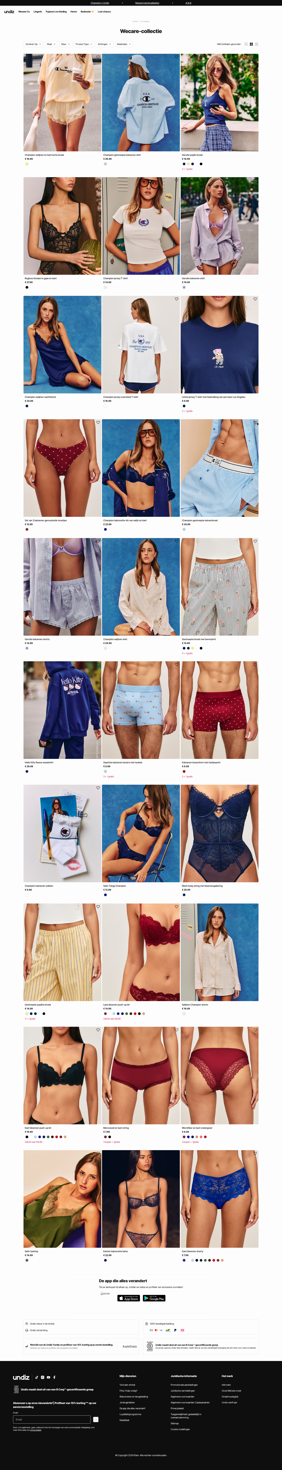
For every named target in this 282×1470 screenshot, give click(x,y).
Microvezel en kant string (116, 1127)
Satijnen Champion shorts (195, 1004)
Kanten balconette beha (115, 1251)
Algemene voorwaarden (182, 1396)
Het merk (226, 1384)
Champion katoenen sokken (39, 885)
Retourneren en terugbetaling (134, 1396)
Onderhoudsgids (230, 1396)
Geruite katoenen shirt (193, 278)
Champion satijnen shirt (115, 639)
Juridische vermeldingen (183, 1390)
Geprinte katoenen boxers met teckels (122, 762)
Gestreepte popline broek (38, 1004)
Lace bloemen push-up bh (116, 1004)
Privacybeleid (177, 1408)
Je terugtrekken (127, 1402)
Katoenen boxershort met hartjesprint (201, 762)
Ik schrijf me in (130, 1346)
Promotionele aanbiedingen (184, 1384)
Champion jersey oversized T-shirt (120, 397)
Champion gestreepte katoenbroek (200, 520)
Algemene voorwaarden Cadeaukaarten (190, 1402)
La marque (145, 21)
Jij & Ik (188, 2)
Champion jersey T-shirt (115, 278)
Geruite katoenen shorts (37, 639)
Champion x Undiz (100, 2)
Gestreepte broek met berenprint (199, 639)
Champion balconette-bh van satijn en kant (125, 520)
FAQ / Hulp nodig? (128, 1390)
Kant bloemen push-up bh (38, 1127)
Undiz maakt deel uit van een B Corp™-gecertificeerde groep (187, 1344)
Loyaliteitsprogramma (130, 1414)
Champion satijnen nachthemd (40, 397)
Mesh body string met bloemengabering (202, 885)
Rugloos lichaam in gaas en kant (41, 278)
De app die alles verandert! (132, 1408)
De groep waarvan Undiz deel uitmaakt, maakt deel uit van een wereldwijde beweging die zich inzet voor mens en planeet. (206, 1348)
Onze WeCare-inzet (231, 1390)
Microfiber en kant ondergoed (197, 1127)
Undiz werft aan (229, 1402)
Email (16, 1412)
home (135, 21)
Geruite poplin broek (192, 154)
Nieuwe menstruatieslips (147, 2)
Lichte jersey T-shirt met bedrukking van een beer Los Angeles (213, 397)
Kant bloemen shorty (192, 1251)
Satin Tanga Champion (114, 885)
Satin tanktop (31, 1251)
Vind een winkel (127, 1384)
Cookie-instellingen (180, 1429)
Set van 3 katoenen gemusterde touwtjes (46, 520)
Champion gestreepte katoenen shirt (122, 154)
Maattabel (124, 1420)
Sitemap (175, 1423)
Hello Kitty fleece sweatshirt (39, 762)
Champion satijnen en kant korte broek (44, 154)
